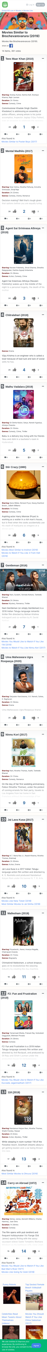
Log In (31, 4)
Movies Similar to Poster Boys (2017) (19, 141)
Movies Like (28, 10)
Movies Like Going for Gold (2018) (18, 1272)
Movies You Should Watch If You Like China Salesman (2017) (34, 1319)
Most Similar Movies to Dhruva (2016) (20, 1173)
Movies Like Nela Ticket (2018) (16, 901)
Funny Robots (9, 1284)
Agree (36, 1345)
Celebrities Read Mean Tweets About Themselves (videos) (11, 1319)
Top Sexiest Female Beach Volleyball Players (34, 1287)
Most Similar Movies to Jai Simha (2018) (21, 904)
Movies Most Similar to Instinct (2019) (20, 550)
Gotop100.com (8, 10)
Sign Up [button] (40, 4)
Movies (18, 10)
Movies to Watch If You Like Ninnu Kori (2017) (23, 648)
